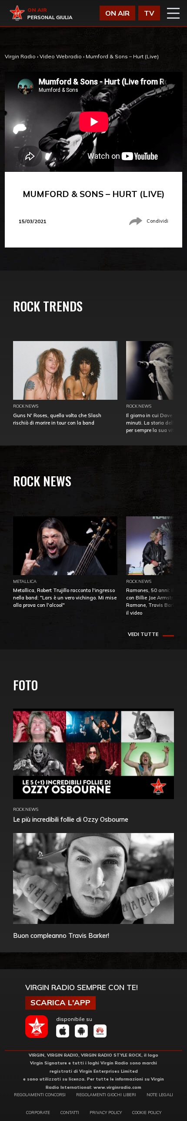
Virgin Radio (20, 56)
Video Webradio (61, 56)
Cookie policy (146, 1112)
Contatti (69, 1112)
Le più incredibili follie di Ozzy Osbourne (70, 819)
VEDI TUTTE (143, 634)
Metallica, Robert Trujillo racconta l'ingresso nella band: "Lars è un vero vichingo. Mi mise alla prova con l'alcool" (65, 597)
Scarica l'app (60, 1002)
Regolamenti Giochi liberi (106, 1094)
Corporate (38, 1112)
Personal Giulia (50, 17)
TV (149, 13)
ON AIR (117, 13)
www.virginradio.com (117, 1087)
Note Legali (160, 1094)
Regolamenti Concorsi (40, 1094)
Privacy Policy (106, 1112)
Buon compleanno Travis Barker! (61, 935)
